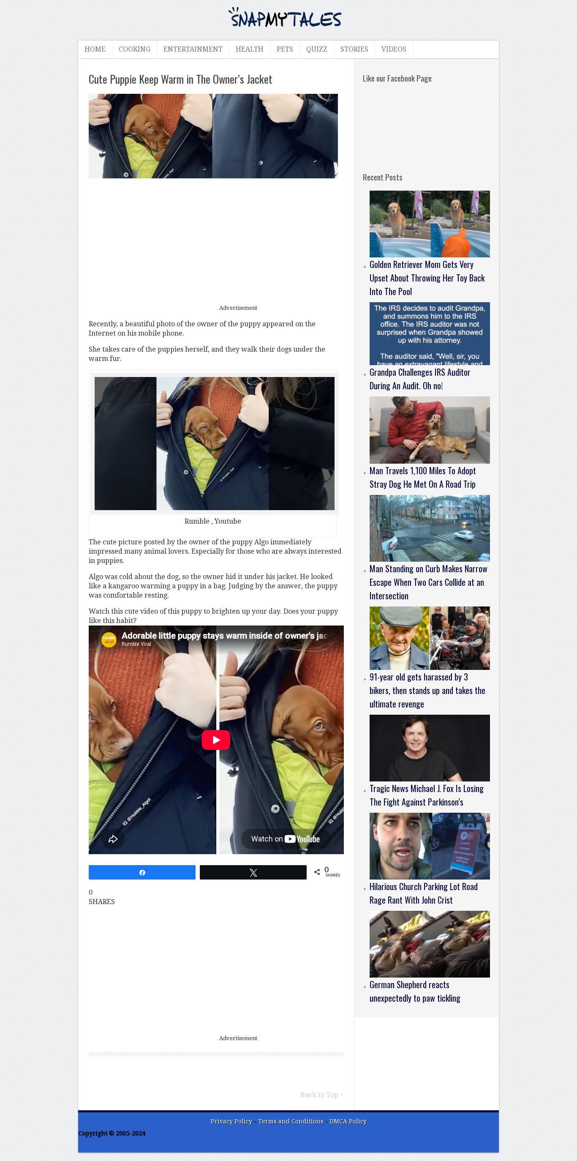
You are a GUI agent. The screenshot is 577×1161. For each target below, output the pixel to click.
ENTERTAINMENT (193, 49)
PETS (285, 49)
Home (95, 49)
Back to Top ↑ (321, 1095)
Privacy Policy (231, 1121)
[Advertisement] (216, 242)
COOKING (134, 49)
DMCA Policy (348, 1121)
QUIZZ (316, 49)
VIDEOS (393, 49)
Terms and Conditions (291, 1121)
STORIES (354, 49)
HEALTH (250, 49)
